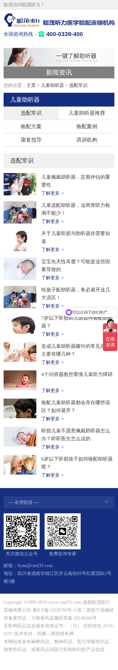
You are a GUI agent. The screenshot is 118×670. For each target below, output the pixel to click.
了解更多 (52, 193)
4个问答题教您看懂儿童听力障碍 (77, 374)
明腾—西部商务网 (55, 633)
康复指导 (31, 140)
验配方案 (31, 126)
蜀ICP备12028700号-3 (54, 610)
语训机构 (86, 140)
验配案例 (86, 126)
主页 (31, 85)
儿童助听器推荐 (87, 113)
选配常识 (78, 85)
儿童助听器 (52, 85)
